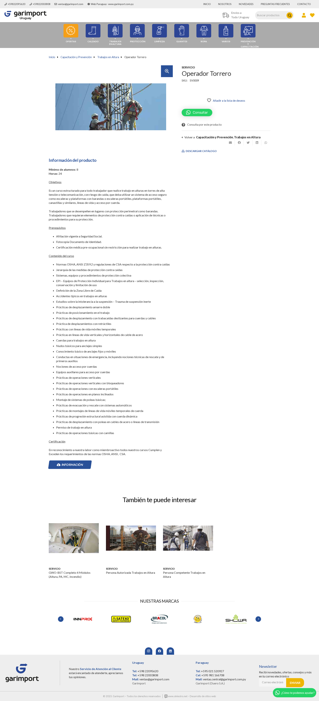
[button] (167, 71)
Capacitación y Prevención (76, 57)
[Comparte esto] (239, 143)
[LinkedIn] (170, 651)
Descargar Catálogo (201, 151)
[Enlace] (25, 15)
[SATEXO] (82, 619)
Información (72, 464)
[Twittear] (248, 143)
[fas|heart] (312, 15)
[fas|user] (304, 15)
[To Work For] (236, 619)
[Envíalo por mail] (230, 143)
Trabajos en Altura (108, 57)
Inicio (52, 57)
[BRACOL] (121, 619)
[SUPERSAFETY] (159, 619)
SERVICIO (188, 67)
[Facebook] (159, 651)
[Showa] (197, 619)
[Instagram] (148, 651)
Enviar (295, 682)
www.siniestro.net (177, 696)
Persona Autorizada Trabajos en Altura (130, 572)
